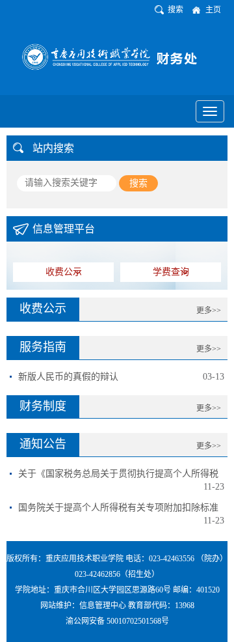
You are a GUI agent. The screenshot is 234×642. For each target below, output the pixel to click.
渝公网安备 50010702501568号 (117, 621)
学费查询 (171, 272)
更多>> (208, 310)
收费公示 (64, 272)
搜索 (175, 9)
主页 (213, 9)
